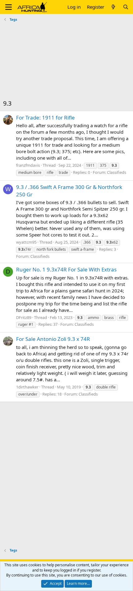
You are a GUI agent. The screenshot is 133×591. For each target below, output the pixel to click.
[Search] (126, 7)
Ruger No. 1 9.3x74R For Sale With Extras (66, 269)
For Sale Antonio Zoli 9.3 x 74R (53, 338)
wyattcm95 (26, 242)
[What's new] (113, 7)
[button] (8, 7)
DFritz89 (23, 317)
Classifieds (116, 172)
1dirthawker (27, 387)
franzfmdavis (28, 165)
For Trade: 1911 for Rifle (45, 117)
